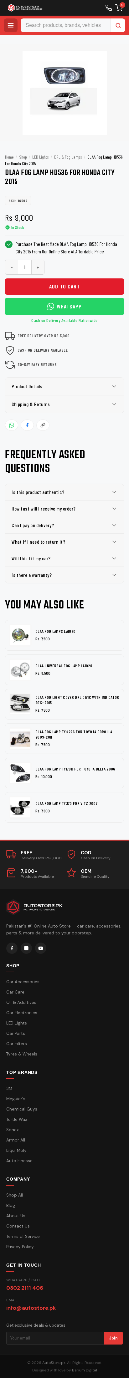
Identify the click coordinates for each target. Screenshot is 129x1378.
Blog (10, 1205)
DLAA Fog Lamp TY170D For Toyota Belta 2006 (75, 768)
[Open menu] (11, 25)
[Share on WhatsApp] (11, 425)
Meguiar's (15, 1098)
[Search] (118, 25)
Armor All (15, 1140)
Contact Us (18, 1226)
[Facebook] (12, 948)
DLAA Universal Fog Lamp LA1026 (63, 665)
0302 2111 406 (24, 1287)
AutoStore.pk (53, 1362)
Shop (23, 157)
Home (9, 157)
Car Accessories (22, 981)
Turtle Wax (16, 1119)
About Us (15, 1215)
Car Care (15, 992)
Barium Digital (84, 1370)
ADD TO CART (64, 286)
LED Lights (40, 157)
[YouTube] (40, 948)
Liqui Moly (16, 1150)
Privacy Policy (20, 1246)
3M (9, 1088)
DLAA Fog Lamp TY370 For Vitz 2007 (66, 803)
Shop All (14, 1195)
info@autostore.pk (31, 1307)
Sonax (12, 1129)
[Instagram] (26, 948)
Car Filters (16, 1043)
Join (113, 1338)
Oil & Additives (21, 1002)
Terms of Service (23, 1236)
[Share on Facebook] (27, 425)
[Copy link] (42, 425)
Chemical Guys (21, 1109)
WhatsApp (69, 306)
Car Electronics (21, 1012)
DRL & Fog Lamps (68, 157)
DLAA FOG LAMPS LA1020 (55, 631)
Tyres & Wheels (21, 1054)
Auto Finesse (19, 1160)
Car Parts (15, 1033)
